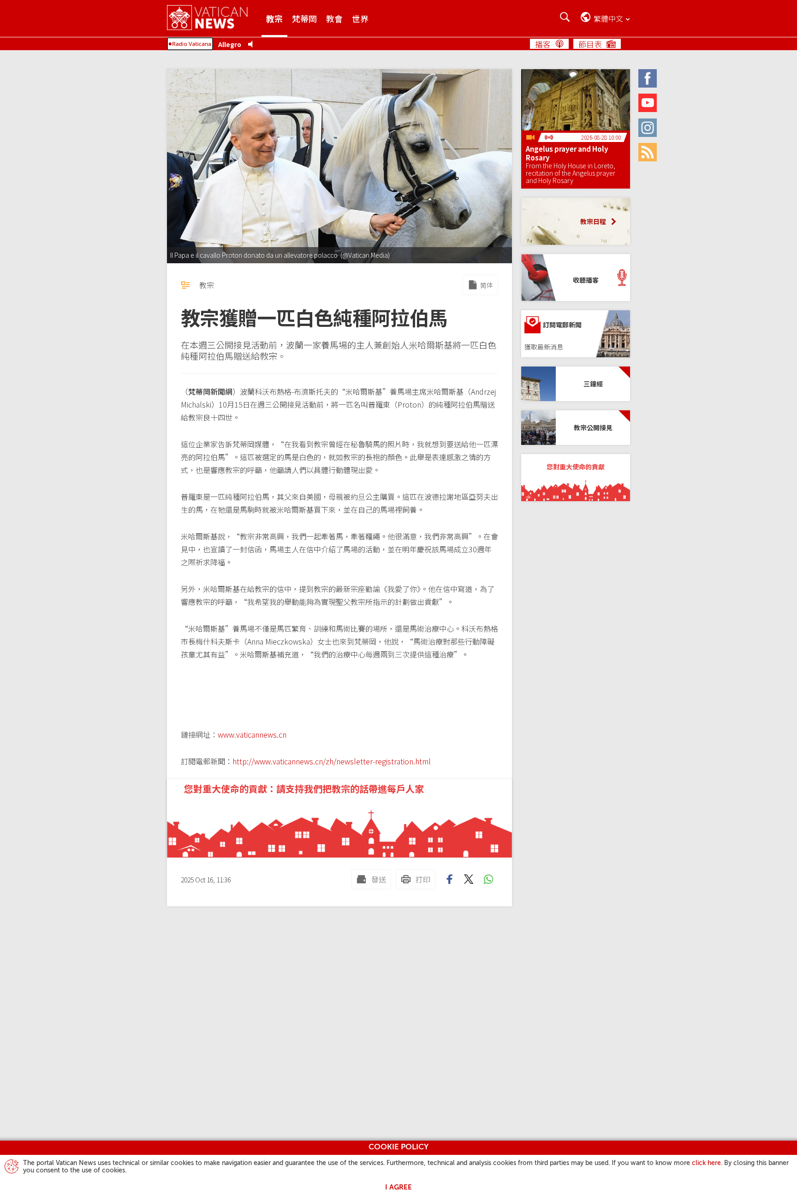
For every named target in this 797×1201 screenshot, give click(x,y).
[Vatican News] (214, 18)
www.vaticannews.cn (252, 734)
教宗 (274, 18)
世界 (360, 18)
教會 (334, 18)
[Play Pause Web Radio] (253, 44)
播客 (543, 44)
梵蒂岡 (304, 18)
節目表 (590, 44)
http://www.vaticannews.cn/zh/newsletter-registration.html (331, 761)
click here (706, 1163)
